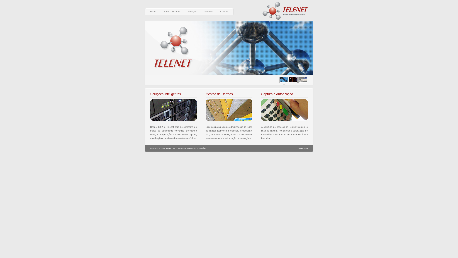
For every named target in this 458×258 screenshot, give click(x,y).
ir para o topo (302, 148)
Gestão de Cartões (219, 94)
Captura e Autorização (277, 94)
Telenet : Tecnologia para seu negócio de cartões (185, 148)
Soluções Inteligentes (165, 94)
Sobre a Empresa (172, 11)
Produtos (208, 11)
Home (153, 11)
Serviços (192, 11)
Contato (224, 11)
